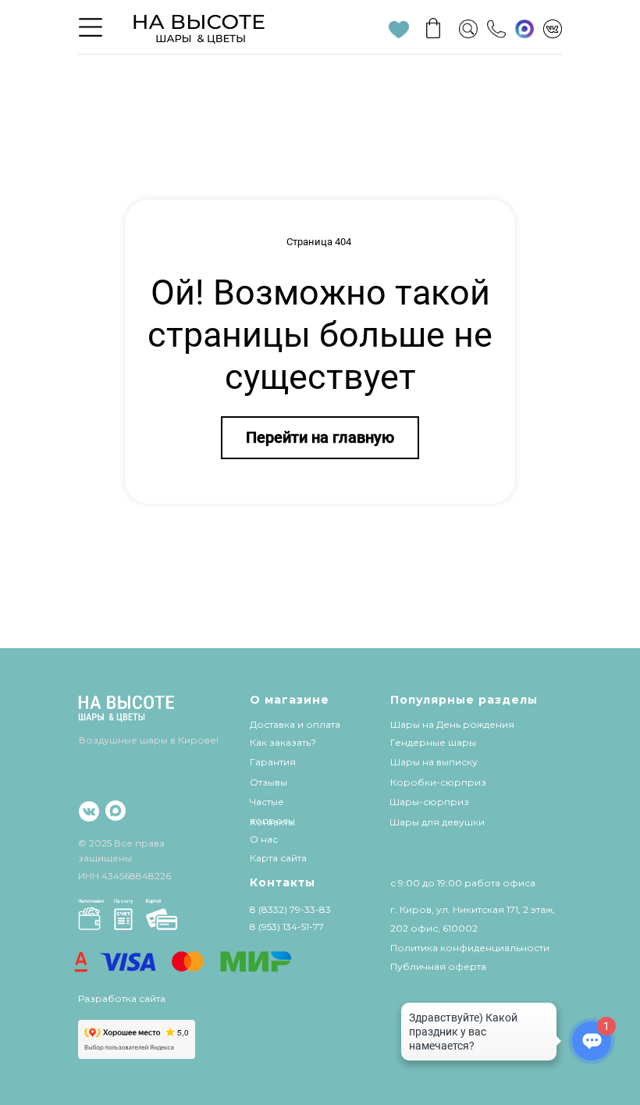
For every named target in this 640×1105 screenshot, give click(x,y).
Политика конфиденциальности (469, 948)
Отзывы (268, 782)
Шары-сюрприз (429, 801)
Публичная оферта (438, 966)
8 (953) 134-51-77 (287, 926)
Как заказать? (283, 742)
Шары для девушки (437, 822)
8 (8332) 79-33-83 (290, 909)
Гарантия (273, 762)
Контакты (272, 822)
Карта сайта (278, 858)
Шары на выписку (434, 762)
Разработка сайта (121, 998)
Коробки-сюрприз (438, 782)
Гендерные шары (433, 742)
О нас (264, 839)
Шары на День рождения (452, 724)
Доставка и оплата (295, 724)
